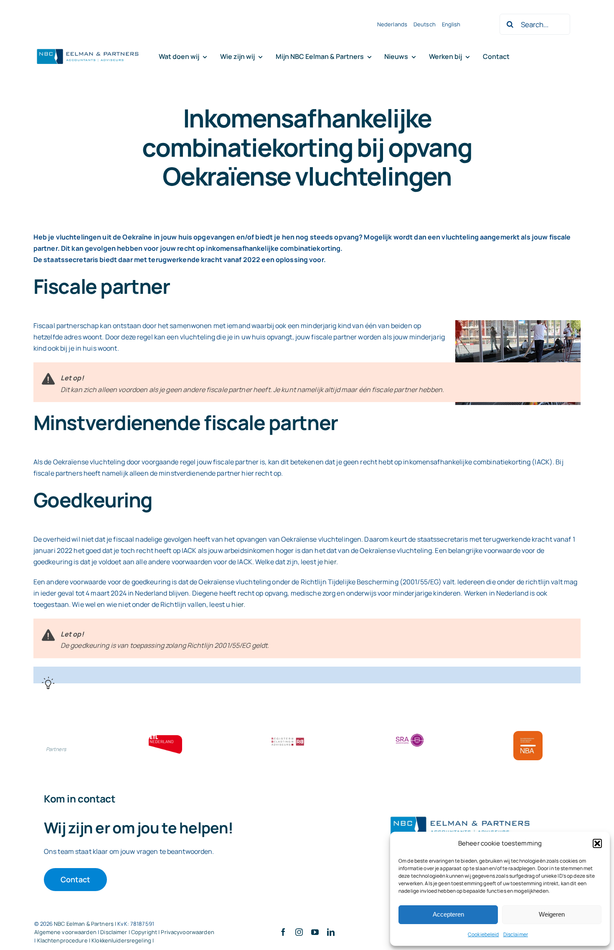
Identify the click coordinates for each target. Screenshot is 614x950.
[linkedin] (331, 932)
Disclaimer (515, 934)
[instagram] (299, 932)
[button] (597, 843)
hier (330, 561)
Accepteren (448, 914)
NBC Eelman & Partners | (85, 923)
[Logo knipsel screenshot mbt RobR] (87, 49)
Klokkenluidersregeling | (122, 940)
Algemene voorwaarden (65, 932)
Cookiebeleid (483, 934)
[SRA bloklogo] (409, 734)
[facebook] (283, 932)
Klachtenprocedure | (64, 940)
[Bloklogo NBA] (528, 734)
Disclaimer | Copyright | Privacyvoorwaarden (157, 932)
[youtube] (315, 932)
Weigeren (552, 914)
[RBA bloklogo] (288, 738)
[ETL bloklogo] (165, 738)
